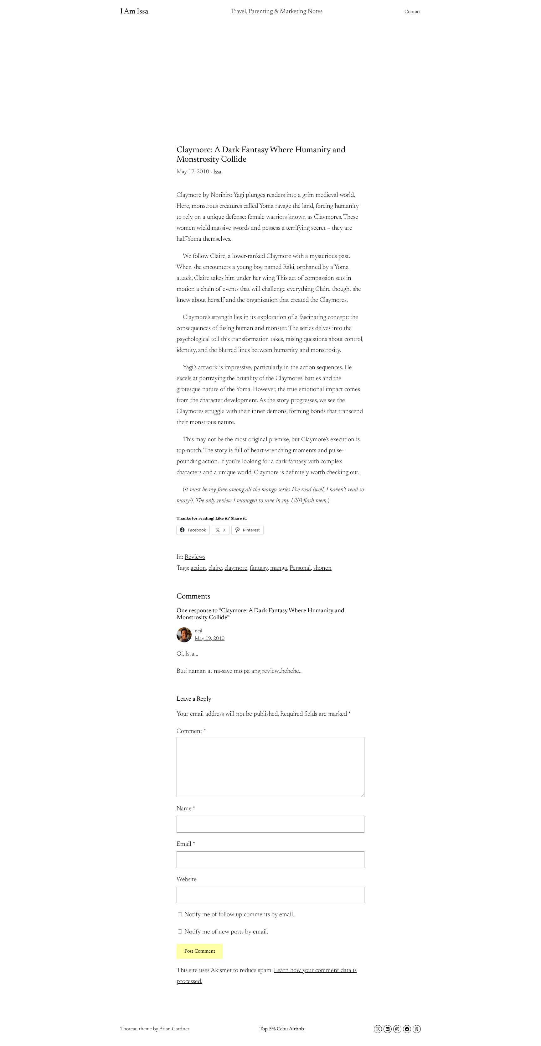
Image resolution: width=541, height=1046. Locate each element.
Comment (191, 731)
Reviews (195, 557)
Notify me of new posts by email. (226, 932)
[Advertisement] (270, 74)
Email (186, 844)
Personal (300, 568)
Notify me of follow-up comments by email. (239, 915)
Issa (217, 172)
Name (186, 809)
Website (187, 879)
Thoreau (129, 1029)
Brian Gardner (174, 1029)
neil (198, 631)
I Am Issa (134, 11)
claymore (235, 568)
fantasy (259, 568)
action (198, 568)
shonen (322, 568)
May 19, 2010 (209, 638)
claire (215, 568)
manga (278, 568)
